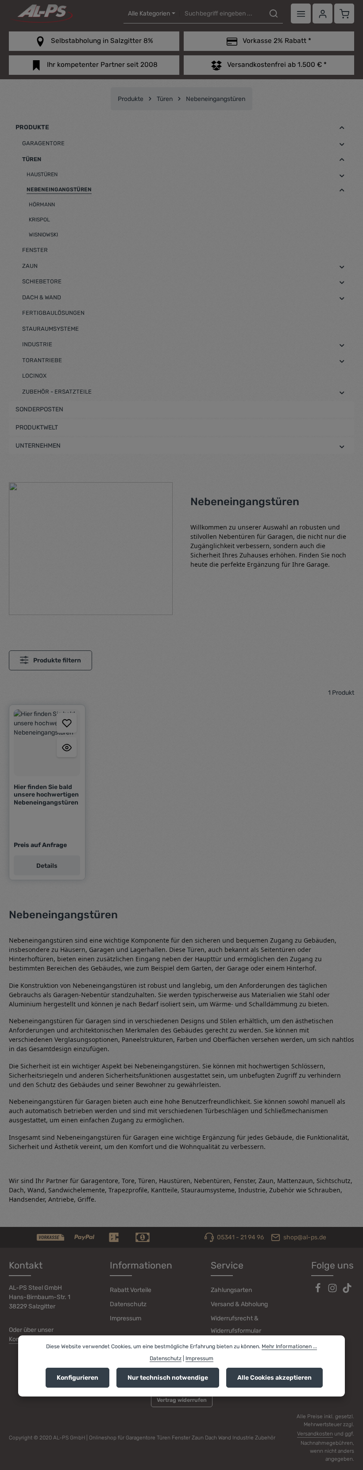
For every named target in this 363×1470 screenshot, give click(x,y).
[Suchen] (273, 13)
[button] (342, 127)
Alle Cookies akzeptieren (274, 1377)
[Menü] (301, 13)
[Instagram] (333, 1291)
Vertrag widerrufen (182, 1400)
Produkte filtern (56, 660)
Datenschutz (128, 1304)
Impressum (125, 1318)
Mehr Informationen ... (289, 1346)
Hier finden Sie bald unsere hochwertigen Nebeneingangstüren (46, 794)
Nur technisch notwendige (167, 1377)
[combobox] (222, 13)
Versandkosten (315, 1434)
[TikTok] (347, 1291)
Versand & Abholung (239, 1304)
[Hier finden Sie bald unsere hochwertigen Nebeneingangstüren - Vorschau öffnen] (67, 747)
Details (47, 866)
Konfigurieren (77, 1377)
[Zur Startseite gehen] (41, 13)
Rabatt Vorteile (130, 1290)
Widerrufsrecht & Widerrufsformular (236, 1325)
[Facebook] (318, 1291)
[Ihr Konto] (322, 13)
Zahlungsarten (231, 1290)
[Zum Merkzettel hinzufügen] (67, 723)
